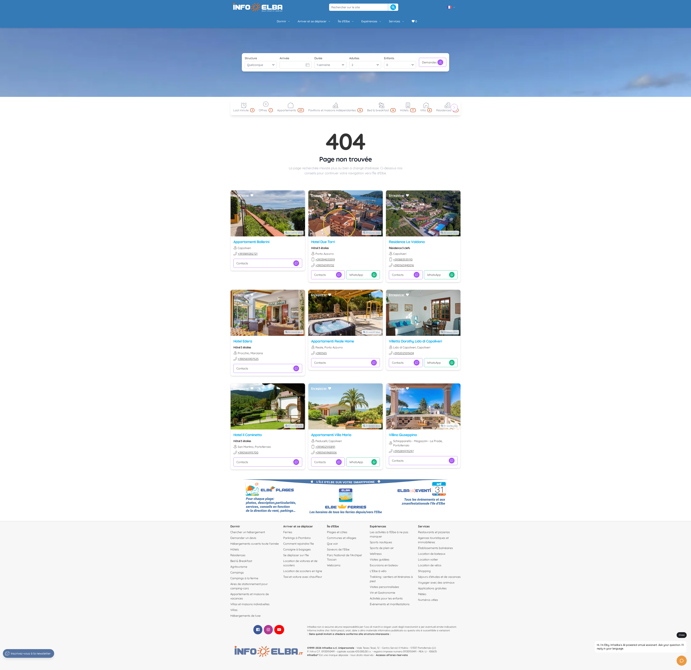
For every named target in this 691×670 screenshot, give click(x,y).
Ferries (287, 532)
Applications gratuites (432, 588)
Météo (422, 594)
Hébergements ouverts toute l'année (254, 543)
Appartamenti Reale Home (332, 341)
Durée (318, 58)
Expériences (369, 21)
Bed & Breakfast (241, 561)
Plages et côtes (337, 532)
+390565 (321, 353)
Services (394, 21)
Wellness (376, 553)
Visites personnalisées (384, 587)
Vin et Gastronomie (382, 592)
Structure (251, 58)
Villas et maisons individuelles (250, 604)
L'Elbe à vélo (378, 571)
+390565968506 (326, 452)
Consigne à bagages (297, 549)
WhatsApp (356, 275)
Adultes (354, 58)
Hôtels (234, 549)
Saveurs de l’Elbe (338, 549)
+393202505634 (403, 353)
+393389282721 (248, 254)
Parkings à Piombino (297, 538)
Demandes (429, 62)
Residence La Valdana (407, 241)
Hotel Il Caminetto (247, 435)
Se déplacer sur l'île (296, 555)
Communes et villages (341, 538)
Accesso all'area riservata (392, 655)
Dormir (281, 21)
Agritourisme (238, 566)
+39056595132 (324, 265)
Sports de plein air (382, 548)
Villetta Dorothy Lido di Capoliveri (415, 341)
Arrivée (284, 58)
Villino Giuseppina (403, 435)
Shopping (424, 571)
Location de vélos (429, 565)
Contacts (242, 263)
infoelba (312, 655)
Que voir (332, 543)
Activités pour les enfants (386, 598)
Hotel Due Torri (323, 241)
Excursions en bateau (384, 565)
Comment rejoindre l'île (298, 543)
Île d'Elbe (344, 21)
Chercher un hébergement (247, 532)
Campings (237, 572)
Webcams (333, 565)
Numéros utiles (428, 600)
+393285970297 (403, 451)
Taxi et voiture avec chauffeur (302, 577)
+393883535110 (403, 259)
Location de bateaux (431, 553)
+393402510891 (325, 447)
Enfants (389, 58)
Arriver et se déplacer (312, 21)
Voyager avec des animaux (436, 582)
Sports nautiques (381, 542)
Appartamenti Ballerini (251, 241)
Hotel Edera (242, 341)
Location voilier (428, 559)
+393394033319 (325, 259)
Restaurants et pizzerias (434, 532)
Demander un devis (243, 538)
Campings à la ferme (244, 578)
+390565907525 (248, 359)
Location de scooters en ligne (302, 571)
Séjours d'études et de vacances (439, 577)
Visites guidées (379, 559)
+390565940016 (403, 265)
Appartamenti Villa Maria (331, 435)
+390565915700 (248, 452)
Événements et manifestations (390, 604)
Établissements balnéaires (435, 548)
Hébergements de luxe (245, 615)
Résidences (237, 555)
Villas (234, 610)
